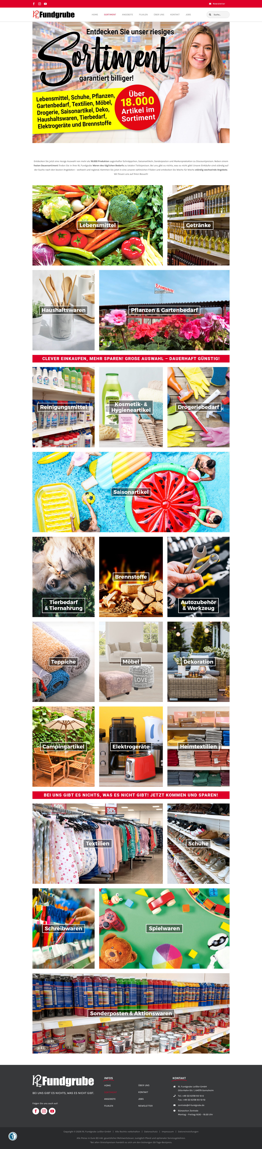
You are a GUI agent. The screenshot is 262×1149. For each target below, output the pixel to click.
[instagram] (39, 3)
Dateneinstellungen (188, 1131)
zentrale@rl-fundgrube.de (191, 1105)
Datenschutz (151, 1131)
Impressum (168, 1131)
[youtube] (45, 3)
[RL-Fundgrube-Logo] (53, 11)
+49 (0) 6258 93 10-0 (193, 1095)
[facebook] (33, 3)
